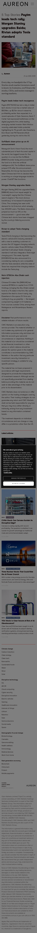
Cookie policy (8, 472)
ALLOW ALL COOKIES (18, 483)
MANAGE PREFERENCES (18, 478)
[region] (18, 466)
